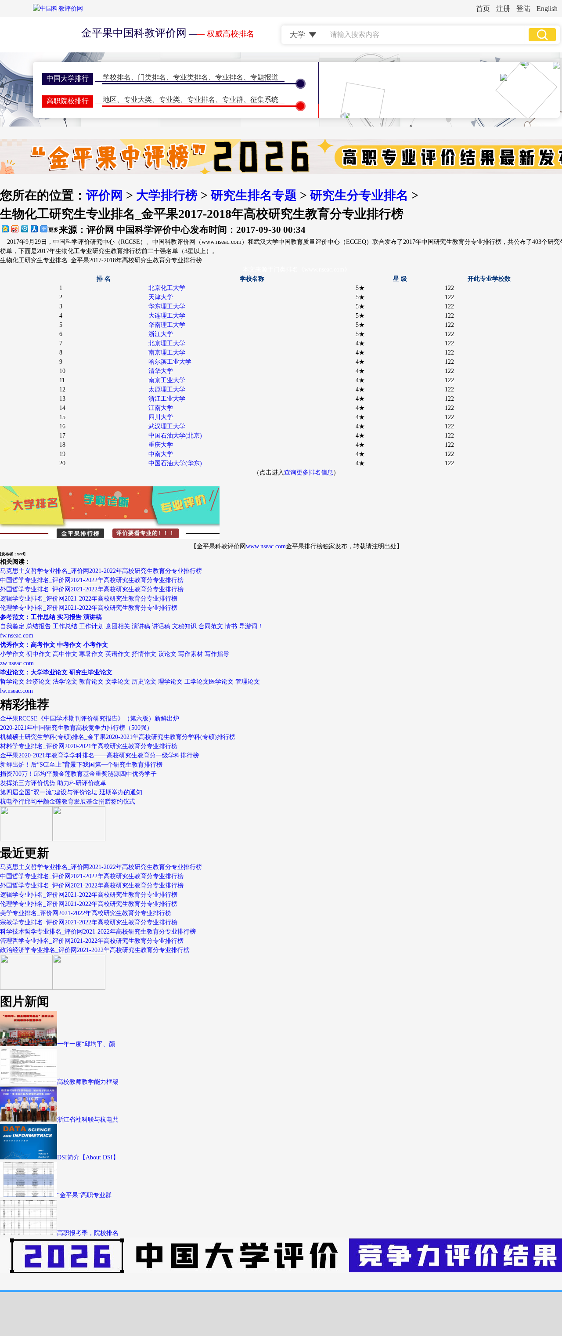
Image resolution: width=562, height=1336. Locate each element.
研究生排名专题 (254, 195)
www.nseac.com (266, 546)
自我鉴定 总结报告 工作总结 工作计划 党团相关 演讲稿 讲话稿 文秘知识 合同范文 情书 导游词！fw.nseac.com (131, 626)
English (547, 8)
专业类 (169, 99)
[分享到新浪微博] (14, 228)
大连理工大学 (166, 315)
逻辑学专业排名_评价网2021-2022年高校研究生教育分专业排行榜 (88, 598)
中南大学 (160, 454)
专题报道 (264, 77)
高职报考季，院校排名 (88, 1233)
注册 (503, 8)
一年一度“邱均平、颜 (86, 1044)
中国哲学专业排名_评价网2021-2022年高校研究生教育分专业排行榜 (92, 580)
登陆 (523, 8)
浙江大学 (160, 334)
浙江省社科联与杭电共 (88, 1119)
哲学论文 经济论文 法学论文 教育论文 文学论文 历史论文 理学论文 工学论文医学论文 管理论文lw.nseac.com (130, 681)
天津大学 (160, 297)
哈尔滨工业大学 (169, 361)
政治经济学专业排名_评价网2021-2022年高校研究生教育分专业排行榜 (95, 950)
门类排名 (152, 77)
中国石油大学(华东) (175, 463)
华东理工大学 (166, 306)
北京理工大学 (166, 343)
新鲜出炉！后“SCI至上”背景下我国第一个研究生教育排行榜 (81, 764)
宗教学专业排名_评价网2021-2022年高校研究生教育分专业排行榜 (88, 922)
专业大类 (138, 99)
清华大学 (160, 371)
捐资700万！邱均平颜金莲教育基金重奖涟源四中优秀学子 (78, 774)
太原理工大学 (166, 389)
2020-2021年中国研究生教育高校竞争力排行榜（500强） (76, 727)
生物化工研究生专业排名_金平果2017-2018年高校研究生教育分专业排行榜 (101, 260)
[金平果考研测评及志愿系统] (26, 839)
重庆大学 (160, 445)
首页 (483, 8)
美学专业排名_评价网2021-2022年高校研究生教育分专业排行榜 (85, 913)
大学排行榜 (167, 195)
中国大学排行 (68, 78)
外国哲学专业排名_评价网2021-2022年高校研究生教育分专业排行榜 (92, 589)
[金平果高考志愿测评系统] (79, 839)
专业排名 (229, 77)
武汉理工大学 (166, 426)
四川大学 (160, 417)
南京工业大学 (166, 380)
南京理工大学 (166, 352)
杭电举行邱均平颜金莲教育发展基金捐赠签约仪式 (67, 801)
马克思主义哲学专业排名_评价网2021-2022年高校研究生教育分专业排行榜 (101, 571)
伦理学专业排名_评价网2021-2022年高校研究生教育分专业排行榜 (88, 608)
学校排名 (117, 77)
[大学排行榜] (26, 988)
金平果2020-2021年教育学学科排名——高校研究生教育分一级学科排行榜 (99, 755)
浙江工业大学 (166, 398)
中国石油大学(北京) (175, 435)
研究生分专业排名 (359, 195)
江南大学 (160, 408)
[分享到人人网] (34, 228)
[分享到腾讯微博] (24, 228)
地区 (110, 99)
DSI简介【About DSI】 (88, 1157)
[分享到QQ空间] (5, 228)
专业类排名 (190, 77)
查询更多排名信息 (308, 472)
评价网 (104, 195)
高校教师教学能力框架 (88, 1082)
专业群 (232, 99)
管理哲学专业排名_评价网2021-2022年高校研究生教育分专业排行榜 (92, 941)
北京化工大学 (166, 288)
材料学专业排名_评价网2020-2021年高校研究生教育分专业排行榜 (88, 746)
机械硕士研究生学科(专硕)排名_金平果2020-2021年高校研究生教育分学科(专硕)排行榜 (117, 737)
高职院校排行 (68, 101)
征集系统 (264, 99)
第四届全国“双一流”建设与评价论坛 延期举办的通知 (71, 792)
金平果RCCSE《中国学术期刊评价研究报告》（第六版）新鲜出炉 (89, 718)
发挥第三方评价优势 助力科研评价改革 (53, 783)
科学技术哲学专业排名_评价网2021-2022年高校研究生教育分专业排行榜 (98, 931)
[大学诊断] (79, 988)
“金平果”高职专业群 (84, 1195)
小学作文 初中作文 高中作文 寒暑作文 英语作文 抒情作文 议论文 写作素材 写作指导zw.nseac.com (114, 653)
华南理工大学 (166, 325)
